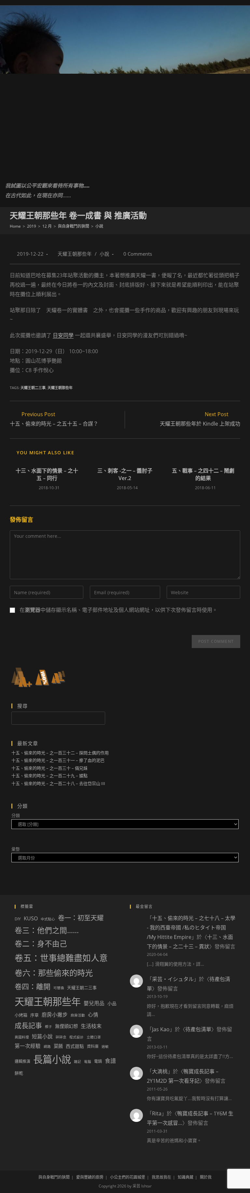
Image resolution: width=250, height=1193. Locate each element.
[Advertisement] (125, 122)
